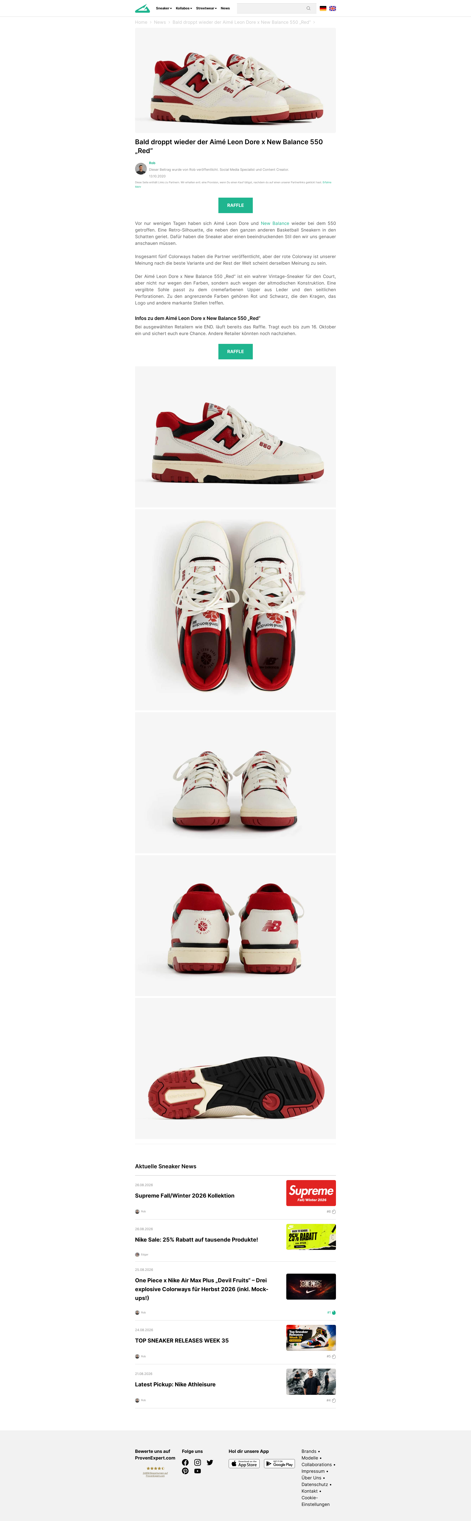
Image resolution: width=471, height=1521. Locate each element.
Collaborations (317, 1464)
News (225, 8)
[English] (332, 8)
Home (141, 22)
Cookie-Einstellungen (316, 1501)
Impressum (313, 1471)
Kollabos (183, 8)
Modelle (310, 1458)
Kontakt (310, 1491)
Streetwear (205, 8)
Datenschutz (315, 1484)
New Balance (275, 223)
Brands (309, 1451)
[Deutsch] (323, 8)
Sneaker (162, 8)
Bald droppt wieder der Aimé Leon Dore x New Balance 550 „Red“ (242, 22)
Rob (152, 163)
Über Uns (311, 1477)
